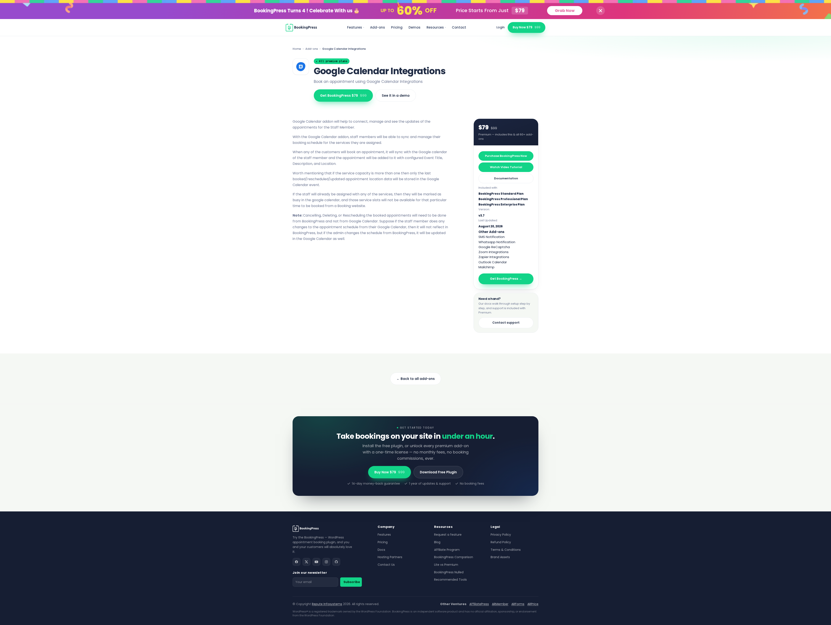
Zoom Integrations (493, 252)
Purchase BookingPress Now (506, 156)
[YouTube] (316, 562)
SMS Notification (491, 237)
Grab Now (565, 10)
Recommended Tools (450, 579)
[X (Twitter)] (306, 562)
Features (354, 27)
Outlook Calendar (492, 262)
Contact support (506, 322)
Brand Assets (500, 557)
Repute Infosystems (327, 604)
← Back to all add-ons (415, 378)
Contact (459, 27)
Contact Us (386, 564)
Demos (414, 27)
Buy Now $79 (526, 27)
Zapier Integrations (493, 257)
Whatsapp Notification (496, 242)
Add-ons (377, 27)
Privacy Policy (501, 534)
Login (500, 27)
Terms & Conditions (506, 550)
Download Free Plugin (438, 472)
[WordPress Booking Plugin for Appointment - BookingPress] (301, 27)
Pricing (397, 27)
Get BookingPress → (506, 278)
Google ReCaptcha (494, 247)
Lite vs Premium (446, 564)
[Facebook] (296, 562)
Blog (437, 542)
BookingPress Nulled (449, 572)
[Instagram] (326, 562)
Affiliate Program (447, 550)
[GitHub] (336, 562)
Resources (435, 27)
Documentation (506, 178)
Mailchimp (486, 267)
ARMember (500, 604)
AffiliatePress (479, 604)
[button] (600, 10)
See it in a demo (396, 95)
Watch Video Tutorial (506, 167)
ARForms (517, 604)
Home (297, 49)
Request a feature (448, 534)
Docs (381, 550)
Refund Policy (501, 542)
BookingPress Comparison (453, 557)
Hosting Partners (390, 557)
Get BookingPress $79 (343, 95)
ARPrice (532, 604)
